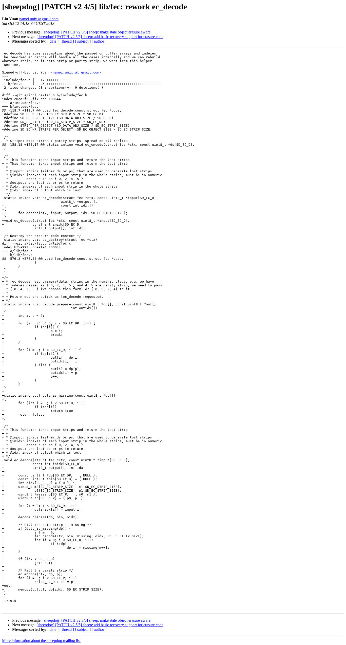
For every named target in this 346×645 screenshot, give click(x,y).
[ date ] (53, 41)
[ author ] (99, 41)
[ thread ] (67, 41)
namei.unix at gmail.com (39, 19)
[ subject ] (83, 41)
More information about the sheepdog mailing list (41, 640)
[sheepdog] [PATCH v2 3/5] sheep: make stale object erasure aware (96, 32)
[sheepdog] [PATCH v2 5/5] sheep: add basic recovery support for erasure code (99, 36)
